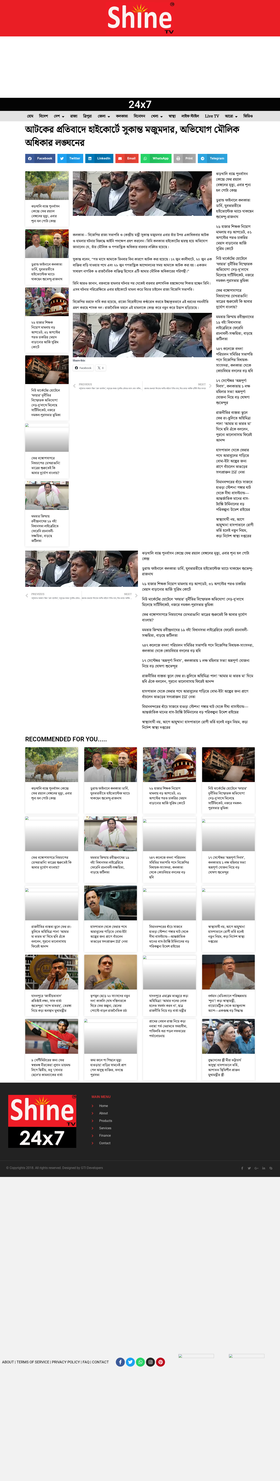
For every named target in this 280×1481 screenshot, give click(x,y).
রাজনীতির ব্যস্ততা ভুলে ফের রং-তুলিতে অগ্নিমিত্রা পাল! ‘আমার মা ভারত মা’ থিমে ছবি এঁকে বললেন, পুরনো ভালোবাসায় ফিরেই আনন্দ (234, 427)
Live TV (212, 116)
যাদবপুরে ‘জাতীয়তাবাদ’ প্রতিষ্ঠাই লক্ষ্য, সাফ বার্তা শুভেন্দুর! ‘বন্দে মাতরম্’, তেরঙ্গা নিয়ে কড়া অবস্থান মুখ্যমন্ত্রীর (51, 1003)
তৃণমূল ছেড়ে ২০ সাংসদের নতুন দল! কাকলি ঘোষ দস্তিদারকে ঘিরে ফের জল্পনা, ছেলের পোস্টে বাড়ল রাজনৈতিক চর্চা (110, 1003)
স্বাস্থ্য (172, 116)
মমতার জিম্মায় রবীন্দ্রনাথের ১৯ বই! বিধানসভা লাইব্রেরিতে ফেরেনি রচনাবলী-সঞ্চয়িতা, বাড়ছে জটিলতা (45, 529)
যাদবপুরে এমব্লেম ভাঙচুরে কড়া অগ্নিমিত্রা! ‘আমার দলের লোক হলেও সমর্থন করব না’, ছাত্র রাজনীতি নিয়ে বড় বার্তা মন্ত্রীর (168, 1003)
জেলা (102, 116)
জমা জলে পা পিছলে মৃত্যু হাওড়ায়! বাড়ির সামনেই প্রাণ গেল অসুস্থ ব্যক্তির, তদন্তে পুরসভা (108, 1067)
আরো (229, 116)
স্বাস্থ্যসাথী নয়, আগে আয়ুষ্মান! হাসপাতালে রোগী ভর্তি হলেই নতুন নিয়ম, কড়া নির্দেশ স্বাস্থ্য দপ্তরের (235, 527)
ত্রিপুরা (87, 116)
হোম (30, 116)
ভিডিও (248, 116)
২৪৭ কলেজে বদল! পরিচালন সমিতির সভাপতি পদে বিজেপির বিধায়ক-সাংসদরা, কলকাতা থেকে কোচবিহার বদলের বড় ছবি (234, 360)
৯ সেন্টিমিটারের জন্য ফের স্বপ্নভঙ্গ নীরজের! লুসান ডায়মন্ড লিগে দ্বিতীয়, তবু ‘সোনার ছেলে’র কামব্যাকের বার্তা (50, 1067)
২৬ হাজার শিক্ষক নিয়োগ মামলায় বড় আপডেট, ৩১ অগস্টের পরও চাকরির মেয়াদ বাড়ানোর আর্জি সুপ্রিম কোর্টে (45, 335)
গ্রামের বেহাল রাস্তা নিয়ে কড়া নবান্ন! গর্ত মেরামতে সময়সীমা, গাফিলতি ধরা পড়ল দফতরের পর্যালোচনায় (168, 1029)
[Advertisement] (140, 67)
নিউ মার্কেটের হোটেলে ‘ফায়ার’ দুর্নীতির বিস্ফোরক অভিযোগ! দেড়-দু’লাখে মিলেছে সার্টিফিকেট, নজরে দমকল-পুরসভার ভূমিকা (45, 403)
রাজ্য (73, 116)
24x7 (140, 104)
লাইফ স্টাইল (190, 116)
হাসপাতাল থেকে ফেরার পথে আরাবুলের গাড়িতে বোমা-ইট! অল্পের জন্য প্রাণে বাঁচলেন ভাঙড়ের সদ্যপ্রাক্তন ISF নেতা (232, 461)
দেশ (57, 116)
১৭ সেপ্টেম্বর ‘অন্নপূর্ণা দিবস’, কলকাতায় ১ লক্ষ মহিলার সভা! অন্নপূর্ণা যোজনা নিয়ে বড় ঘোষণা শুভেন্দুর (233, 392)
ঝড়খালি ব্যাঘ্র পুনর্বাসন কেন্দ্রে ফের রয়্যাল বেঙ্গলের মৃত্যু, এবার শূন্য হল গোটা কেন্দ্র (45, 214)
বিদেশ (43, 116)
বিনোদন (139, 116)
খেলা (154, 116)
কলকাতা (122, 116)
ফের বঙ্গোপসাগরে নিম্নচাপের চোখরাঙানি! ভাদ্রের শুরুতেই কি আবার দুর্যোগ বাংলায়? (45, 465)
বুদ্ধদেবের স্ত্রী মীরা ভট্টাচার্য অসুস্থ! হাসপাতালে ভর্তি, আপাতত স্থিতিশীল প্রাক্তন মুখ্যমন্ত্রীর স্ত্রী (224, 1067)
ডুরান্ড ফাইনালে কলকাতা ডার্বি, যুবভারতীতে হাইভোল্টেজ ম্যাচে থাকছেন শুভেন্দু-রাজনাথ (46, 272)
